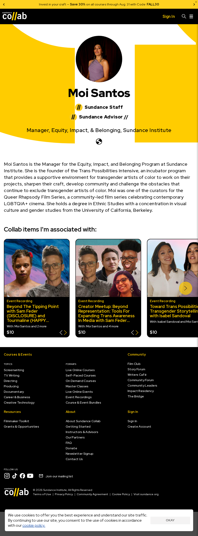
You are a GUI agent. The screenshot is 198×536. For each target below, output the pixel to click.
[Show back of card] (63, 333)
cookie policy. (33, 525)
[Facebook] (22, 476)
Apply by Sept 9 (145, 4)
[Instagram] (7, 476)
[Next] (194, 4)
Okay (170, 520)
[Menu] (191, 16)
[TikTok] (15, 476)
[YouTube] (30, 476)
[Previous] (4, 4)
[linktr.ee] (99, 141)
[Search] (184, 16)
